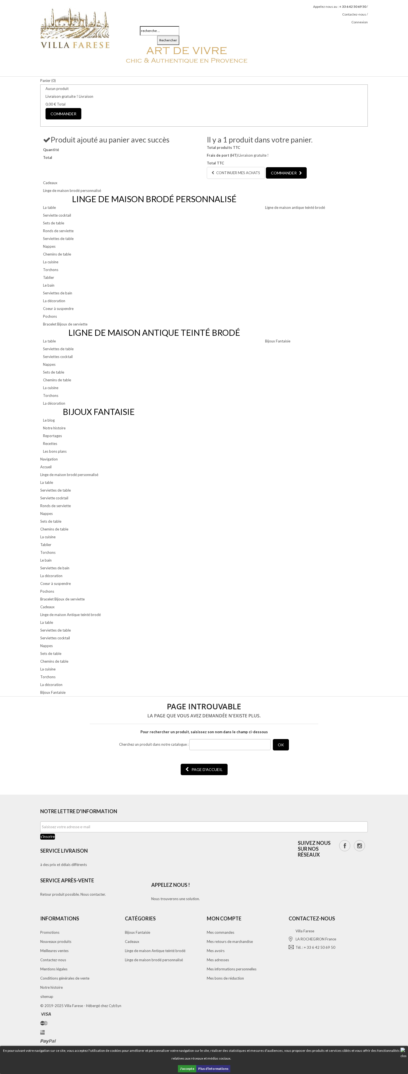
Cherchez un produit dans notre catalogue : (153, 744)
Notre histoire (54, 428)
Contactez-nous (354, 14)
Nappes (49, 246)
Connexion (359, 22)
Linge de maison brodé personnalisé (72, 190)
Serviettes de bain (57, 293)
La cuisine (50, 262)
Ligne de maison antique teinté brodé (295, 207)
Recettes (50, 443)
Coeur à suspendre (58, 308)
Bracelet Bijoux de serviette (65, 324)
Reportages (52, 436)
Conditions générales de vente (64, 978)
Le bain (48, 285)
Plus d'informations (213, 1069)
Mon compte (224, 918)
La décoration (54, 301)
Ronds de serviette (58, 231)
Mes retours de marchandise (230, 941)
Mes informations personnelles (231, 969)
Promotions (49, 932)
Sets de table (53, 223)
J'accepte (187, 1069)
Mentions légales (53, 969)
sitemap (46, 996)
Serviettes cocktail (58, 356)
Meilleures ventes (54, 950)
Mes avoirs (216, 950)
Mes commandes (220, 932)
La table (49, 207)
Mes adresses (218, 960)
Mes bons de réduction (225, 978)
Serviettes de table (58, 238)
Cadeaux (50, 183)
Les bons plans (55, 451)
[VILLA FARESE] (75, 27)
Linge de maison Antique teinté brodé (155, 950)
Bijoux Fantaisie (277, 341)
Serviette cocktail (57, 215)
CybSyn (115, 1005)
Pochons (50, 316)
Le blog (49, 420)
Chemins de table (57, 254)
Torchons (50, 269)
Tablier (48, 277)
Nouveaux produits (55, 941)
